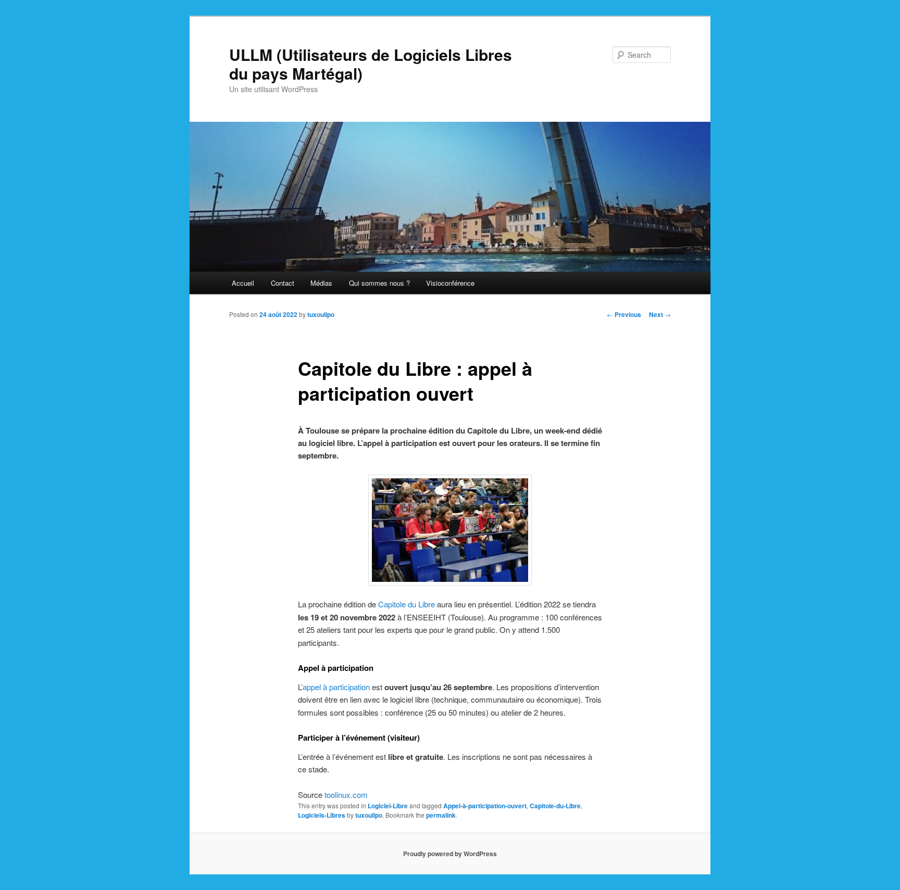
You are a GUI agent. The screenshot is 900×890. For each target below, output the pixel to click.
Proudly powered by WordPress (450, 853)
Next (660, 314)
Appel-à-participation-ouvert (485, 805)
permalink (441, 815)
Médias (321, 283)
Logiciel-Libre (388, 805)
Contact (282, 283)
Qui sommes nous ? (379, 283)
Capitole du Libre (406, 604)
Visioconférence (450, 283)
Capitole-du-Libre (555, 805)
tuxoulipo (320, 314)
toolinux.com (346, 794)
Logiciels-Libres (321, 815)
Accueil (243, 283)
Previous (624, 314)
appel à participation (336, 686)
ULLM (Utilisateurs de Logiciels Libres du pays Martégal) (370, 63)
